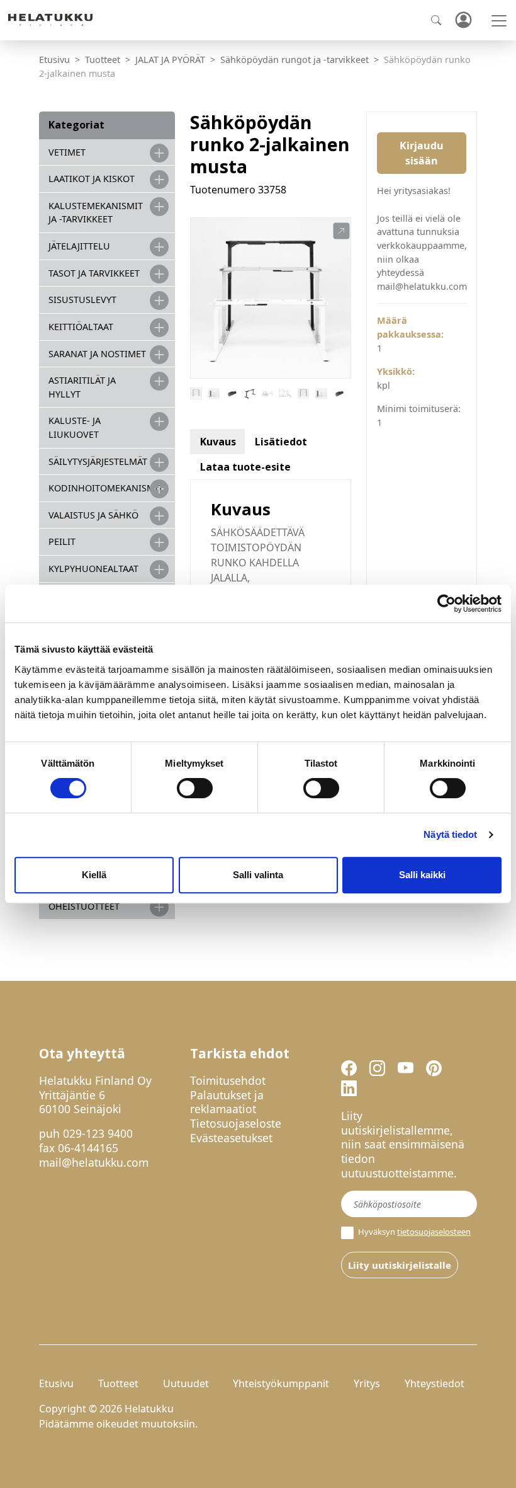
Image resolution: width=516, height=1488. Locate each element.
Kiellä (94, 874)
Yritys (367, 1383)
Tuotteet (102, 60)
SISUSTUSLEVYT (82, 300)
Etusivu (54, 60)
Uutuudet (186, 1383)
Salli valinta (258, 874)
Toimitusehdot (228, 1080)
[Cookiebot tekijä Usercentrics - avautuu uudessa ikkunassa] (446, 603)
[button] (341, 231)
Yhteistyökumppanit (281, 1383)
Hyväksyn (413, 1232)
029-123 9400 (98, 1133)
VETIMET (67, 152)
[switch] (195, 788)
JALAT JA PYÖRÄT (170, 60)
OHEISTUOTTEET (84, 906)
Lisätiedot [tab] (281, 442)
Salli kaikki (422, 874)
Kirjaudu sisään (422, 153)
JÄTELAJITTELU (79, 246)
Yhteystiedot (434, 1383)
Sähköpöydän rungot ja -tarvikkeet (294, 60)
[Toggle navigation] (499, 21)
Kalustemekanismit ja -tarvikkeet (95, 213)
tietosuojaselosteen (434, 1231)
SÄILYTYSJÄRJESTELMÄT (97, 461)
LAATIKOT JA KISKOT (91, 179)
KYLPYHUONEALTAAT (93, 569)
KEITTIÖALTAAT (80, 327)
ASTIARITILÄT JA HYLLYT (82, 387)
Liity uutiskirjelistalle (399, 1265)
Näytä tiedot (450, 834)
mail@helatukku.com (94, 1162)
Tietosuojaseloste (235, 1123)
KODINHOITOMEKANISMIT (105, 488)
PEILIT (62, 541)
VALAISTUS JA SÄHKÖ (93, 515)
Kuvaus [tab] (218, 442)
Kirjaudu (463, 20)
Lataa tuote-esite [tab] (245, 467)
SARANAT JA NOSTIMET (97, 354)
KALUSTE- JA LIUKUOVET (74, 427)
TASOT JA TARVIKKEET (94, 273)
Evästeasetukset (231, 1137)
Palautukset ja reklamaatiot (227, 1102)
